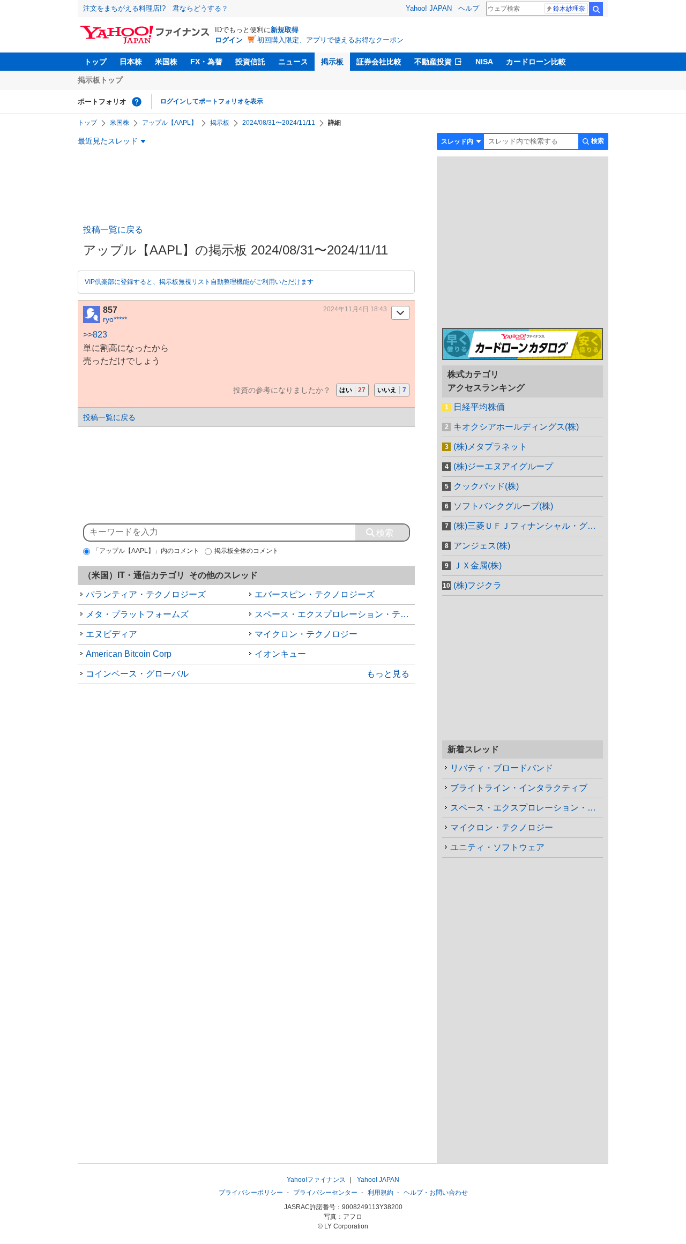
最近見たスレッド (108, 141)
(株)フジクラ (477, 585)
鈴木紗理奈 (569, 8)
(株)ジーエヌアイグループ (503, 466)
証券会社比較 (378, 61)
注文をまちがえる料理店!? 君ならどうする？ (155, 8)
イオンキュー (280, 653)
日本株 (131, 61)
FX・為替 (206, 61)
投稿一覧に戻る (113, 229)
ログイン (229, 40)
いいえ (391, 390)
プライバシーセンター (325, 1192)
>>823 (95, 334)
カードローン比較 (536, 61)
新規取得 (285, 30)
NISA (484, 61)
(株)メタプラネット (490, 446)
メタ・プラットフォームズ (137, 614)
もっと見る (388, 673)
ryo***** (115, 319)
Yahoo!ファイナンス (316, 1179)
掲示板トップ (100, 80)
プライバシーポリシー (251, 1192)
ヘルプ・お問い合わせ (436, 1192)
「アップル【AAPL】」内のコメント (146, 550)
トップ (95, 61)
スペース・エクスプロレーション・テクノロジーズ (335, 614)
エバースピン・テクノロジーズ (315, 594)
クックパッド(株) (486, 486)
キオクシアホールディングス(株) (516, 426)
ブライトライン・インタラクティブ (518, 787)
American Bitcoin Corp (129, 653)
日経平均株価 (479, 406)
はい (352, 390)
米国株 (166, 61)
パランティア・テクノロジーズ (146, 594)
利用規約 (380, 1192)
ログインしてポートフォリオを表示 (211, 101)
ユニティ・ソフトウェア (497, 847)
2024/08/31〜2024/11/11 (278, 122)
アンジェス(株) (481, 545)
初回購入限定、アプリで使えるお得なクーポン (330, 40)
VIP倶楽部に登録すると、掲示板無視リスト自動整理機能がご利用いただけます (199, 282)
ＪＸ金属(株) (477, 565)
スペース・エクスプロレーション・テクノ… (526, 807)
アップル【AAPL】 (169, 122)
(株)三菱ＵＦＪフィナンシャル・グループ (528, 525)
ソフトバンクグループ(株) (503, 506)
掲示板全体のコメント (246, 550)
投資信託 (250, 61)
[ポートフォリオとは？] (137, 102)
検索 (596, 9)
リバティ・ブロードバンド (501, 768)
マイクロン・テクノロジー (306, 634)
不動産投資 (433, 61)
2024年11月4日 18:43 (355, 309)
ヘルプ (468, 8)
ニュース (293, 61)
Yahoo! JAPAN (429, 8)
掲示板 (332, 61)
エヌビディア (111, 634)
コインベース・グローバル (137, 673)
